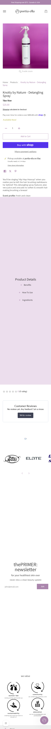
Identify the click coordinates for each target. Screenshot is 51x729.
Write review (25, 415)
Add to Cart (25, 136)
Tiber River (7, 100)
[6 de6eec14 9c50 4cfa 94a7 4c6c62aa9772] (12, 458)
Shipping (6, 109)
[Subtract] (6, 128)
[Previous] (22, 473)
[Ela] (33, 458)
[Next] (29, 473)
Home (5, 82)
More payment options (25, 151)
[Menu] (4, 11)
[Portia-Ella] (24, 11)
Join (42, 586)
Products (14, 82)
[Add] (19, 128)
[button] (46, 11)
